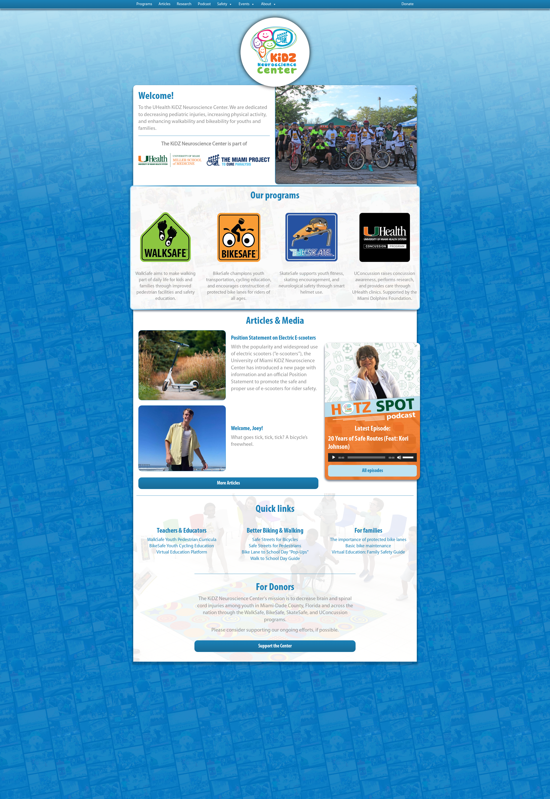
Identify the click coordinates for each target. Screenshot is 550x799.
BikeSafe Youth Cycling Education (181, 546)
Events (244, 4)
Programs (144, 4)
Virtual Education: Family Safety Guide (368, 552)
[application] (372, 457)
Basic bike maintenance (368, 546)
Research (184, 4)
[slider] (409, 457)
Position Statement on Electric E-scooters (273, 338)
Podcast (204, 4)
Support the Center (275, 646)
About (266, 4)
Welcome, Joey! (247, 429)
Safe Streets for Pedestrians (275, 546)
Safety (222, 4)
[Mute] (399, 457)
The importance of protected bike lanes (368, 540)
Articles (164, 4)
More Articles (228, 483)
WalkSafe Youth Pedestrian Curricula (181, 540)
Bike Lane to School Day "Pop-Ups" (275, 552)
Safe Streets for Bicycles (275, 540)
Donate (408, 4)
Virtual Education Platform (181, 552)
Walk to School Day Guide (275, 559)
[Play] (334, 457)
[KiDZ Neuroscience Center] (275, 52)
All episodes (372, 470)
